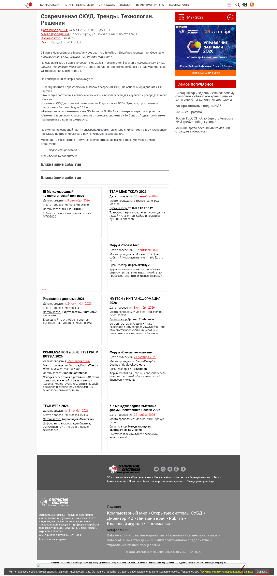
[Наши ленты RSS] (251, 5)
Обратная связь (141, 477)
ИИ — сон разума (188, 112)
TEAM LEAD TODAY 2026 (128, 192)
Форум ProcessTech (125, 245)
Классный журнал (125, 523)
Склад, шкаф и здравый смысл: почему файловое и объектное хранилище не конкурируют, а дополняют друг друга (204, 96)
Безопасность (179, 4)
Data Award (116, 535)
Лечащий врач (151, 518)
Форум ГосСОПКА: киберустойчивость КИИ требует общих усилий (204, 120)
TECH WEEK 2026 (56, 406)
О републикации (200, 477)
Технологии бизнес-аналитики (192, 535)
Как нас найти (163, 477)
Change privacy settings (200, 481)
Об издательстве (117, 477)
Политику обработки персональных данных (227, 571)
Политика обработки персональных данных (156, 481)
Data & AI (114, 540)
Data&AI (125, 4)
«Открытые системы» (79, 4)
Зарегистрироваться (63, 150)
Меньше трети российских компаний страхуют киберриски (202, 130)
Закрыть (262, 571)
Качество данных (139, 540)
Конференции (49, 4)
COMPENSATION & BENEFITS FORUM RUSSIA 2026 (70, 354)
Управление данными (146, 535)
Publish (176, 518)
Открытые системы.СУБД (176, 513)
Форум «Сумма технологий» (131, 352)
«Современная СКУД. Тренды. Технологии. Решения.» (76, 56)
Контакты (181, 477)
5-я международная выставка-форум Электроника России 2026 (135, 408)
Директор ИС (120, 518)
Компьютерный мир (127, 513)
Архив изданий (116, 481)
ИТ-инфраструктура (150, 4)
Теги (216, 477)
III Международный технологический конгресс (63, 194)
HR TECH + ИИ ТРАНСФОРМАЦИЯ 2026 (135, 301)
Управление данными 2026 (64, 299)
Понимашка (158, 523)
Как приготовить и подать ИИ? (198, 105)
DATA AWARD (107, 4)
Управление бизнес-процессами (133, 545)
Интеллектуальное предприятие (183, 540)
